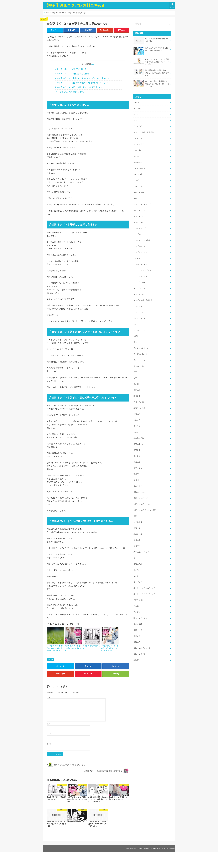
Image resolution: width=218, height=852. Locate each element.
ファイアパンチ (139, 288)
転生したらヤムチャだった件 (145, 594)
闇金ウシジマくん (140, 618)
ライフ (136, 324)
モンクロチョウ (139, 312)
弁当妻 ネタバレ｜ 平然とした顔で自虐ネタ (73, 74)
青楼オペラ (138, 630)
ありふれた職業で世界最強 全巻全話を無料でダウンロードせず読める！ (157, 83)
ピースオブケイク (140, 276)
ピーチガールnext (140, 282)
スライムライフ (139, 222)
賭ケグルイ (138, 582)
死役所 (136, 474)
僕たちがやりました (141, 348)
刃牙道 (136, 372)
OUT (135, 120)
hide (92, 64)
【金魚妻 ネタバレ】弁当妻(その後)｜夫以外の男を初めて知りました (55, 648)
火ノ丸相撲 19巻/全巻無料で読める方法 (156, 40)
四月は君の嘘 (139, 402)
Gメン (136, 114)
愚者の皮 (137, 462)
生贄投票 (137, 528)
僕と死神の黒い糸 (140, 354)
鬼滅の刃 (137, 642)
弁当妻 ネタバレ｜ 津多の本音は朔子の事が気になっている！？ (82, 83)
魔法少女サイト (139, 654)
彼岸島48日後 (139, 438)
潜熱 (135, 516)
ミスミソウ (138, 306)
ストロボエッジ (139, 216)
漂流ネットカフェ (140, 492)
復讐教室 (137, 450)
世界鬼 (136, 336)
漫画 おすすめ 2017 (141, 498)
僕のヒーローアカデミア (143, 360)
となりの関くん (139, 168)
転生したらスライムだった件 (145, 588)
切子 (135, 378)
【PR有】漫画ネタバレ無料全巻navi (74, 5)
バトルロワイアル (140, 264)
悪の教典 (137, 456)
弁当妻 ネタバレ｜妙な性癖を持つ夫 (71, 69)
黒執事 (136, 660)
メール (49, 734)
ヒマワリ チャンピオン (142, 270)
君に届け (137, 384)
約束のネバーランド (141, 552)
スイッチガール (139, 210)
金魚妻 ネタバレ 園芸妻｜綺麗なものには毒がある (73, 648)
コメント (50, 697)
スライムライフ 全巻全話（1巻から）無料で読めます (157, 49)
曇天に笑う (138, 468)
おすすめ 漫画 (139, 144)
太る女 (136, 432)
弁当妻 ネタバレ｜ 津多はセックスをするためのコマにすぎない (82, 78)
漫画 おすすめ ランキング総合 (145, 510)
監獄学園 (137, 540)
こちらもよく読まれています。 (70, 92)
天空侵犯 (137, 426)
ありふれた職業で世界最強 (144, 132)
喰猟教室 (137, 396)
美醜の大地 (138, 564)
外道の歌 (137, 414)
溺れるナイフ (139, 486)
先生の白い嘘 (139, 366)
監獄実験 (137, 546)
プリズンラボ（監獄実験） (144, 300)
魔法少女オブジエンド (142, 648)
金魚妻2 (137, 612)
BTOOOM (137, 108)
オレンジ (137, 198)
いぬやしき (138, 138)
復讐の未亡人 (139, 444)
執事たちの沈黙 (139, 408)
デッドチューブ (139, 228)
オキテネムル (139, 192)
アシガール (138, 180)
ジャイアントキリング (142, 204)
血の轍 (136, 576)
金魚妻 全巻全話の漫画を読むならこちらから (91, 647)
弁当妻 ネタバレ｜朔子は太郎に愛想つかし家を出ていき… (80, 87)
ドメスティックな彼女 (142, 240)
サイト (49, 744)
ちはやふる (138, 162)
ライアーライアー (140, 318)
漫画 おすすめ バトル (142, 504)
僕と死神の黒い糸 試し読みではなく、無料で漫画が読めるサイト (157, 72)
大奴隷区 (137, 420)
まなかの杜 (138, 174)
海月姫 (136, 480)
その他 (136, 156)
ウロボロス (138, 186)
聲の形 (136, 570)
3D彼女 (136, 102)
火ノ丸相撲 (138, 522)
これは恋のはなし (140, 150)
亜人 (135, 342)
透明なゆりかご (139, 600)
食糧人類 (137, 636)
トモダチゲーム (139, 234)
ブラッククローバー (141, 294)
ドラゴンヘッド (139, 246)
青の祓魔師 (138, 624)
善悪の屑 (137, 390)
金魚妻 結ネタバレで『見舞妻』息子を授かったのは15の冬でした (109, 648)
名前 (48, 724)
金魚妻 (51, 660)
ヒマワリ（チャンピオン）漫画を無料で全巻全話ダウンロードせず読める (157, 61)
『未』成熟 (138, 126)
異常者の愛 (138, 534)
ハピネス (137, 258)
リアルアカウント (140, 330)
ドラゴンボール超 (140, 252)
